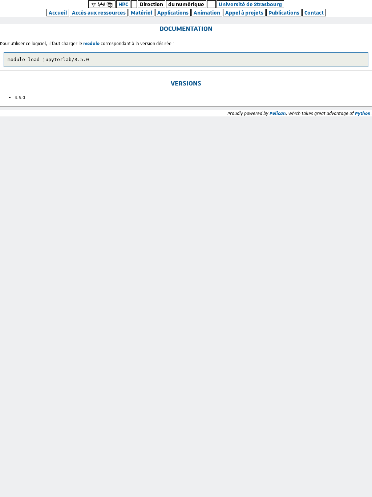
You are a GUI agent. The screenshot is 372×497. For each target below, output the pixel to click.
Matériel (141, 12)
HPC (123, 4)
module (91, 43)
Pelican (278, 113)
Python (363, 113)
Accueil (58, 12)
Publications (283, 12)
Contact (314, 12)
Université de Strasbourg (250, 4)
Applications (173, 12)
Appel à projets (244, 12)
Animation (207, 12)
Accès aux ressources (99, 12)
